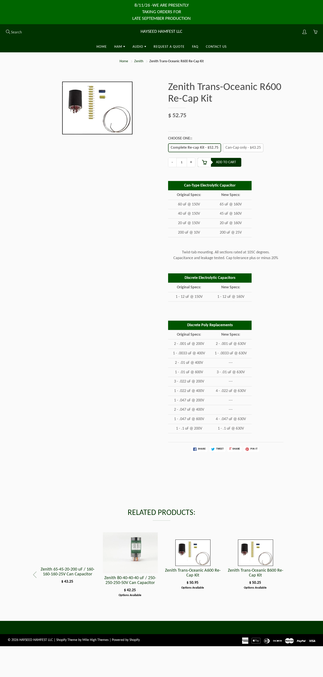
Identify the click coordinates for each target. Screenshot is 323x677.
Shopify (61, 640)
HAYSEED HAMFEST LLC (161, 31)
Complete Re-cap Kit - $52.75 (194, 148)
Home (101, 47)
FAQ (195, 47)
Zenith (138, 61)
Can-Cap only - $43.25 (243, 148)
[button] (287, 574)
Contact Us (216, 47)
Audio (138, 47)
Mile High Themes (95, 640)
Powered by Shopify (126, 640)
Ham (118, 47)
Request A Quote (169, 47)
